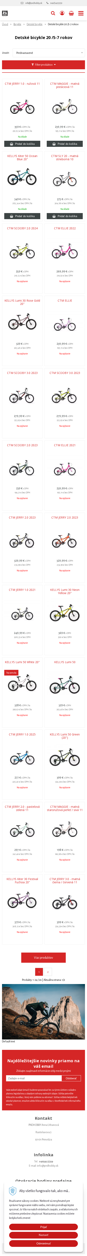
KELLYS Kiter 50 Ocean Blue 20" (22, 157)
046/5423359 (56, 3)
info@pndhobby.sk (33, 3)
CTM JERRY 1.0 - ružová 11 (22, 83)
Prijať (43, 1227)
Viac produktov (43, 957)
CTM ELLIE (65, 300)
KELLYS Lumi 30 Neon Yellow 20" (65, 591)
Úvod (5, 24)
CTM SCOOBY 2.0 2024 (22, 228)
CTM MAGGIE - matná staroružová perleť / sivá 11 (65, 808)
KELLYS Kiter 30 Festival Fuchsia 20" (22, 880)
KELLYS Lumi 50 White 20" (22, 662)
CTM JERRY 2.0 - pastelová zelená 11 (22, 808)
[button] (53, 13)
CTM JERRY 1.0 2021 (22, 589)
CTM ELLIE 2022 (65, 228)
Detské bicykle (34, 24)
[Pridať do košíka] (22, 144)
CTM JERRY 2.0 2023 (22, 517)
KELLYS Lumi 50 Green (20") (65, 736)
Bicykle (17, 24)
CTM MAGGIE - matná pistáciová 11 (64, 85)
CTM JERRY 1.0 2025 (22, 734)
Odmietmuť (43, 1243)
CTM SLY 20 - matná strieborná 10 (64, 157)
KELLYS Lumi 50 (64, 662)
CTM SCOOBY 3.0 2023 (22, 373)
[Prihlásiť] (62, 13)
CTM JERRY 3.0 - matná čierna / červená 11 (65, 880)
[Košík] (72, 13)
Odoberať (71, 1078)
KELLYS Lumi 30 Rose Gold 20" (22, 302)
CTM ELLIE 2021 (65, 445)
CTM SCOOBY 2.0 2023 (22, 445)
